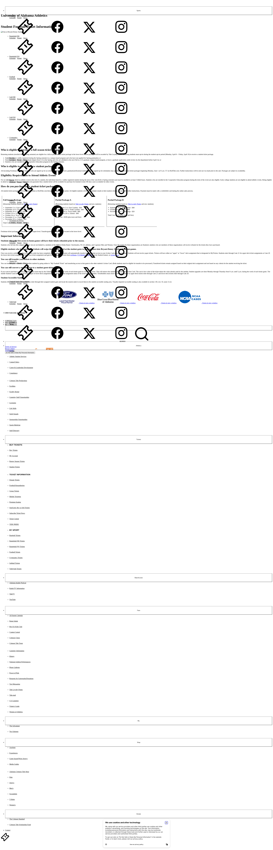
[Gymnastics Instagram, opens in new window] (121, 156)
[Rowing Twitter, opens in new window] (89, 176)
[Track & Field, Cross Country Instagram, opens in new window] (121, 300)
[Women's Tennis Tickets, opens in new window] (25, 280)
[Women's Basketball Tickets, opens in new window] (25, 75)
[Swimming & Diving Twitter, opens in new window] (89, 239)
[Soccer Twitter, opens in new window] (89, 198)
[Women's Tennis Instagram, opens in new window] (121, 280)
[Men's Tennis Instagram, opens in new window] (121, 259)
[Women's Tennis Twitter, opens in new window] (89, 280)
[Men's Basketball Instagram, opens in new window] (121, 54)
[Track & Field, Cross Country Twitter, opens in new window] (89, 300)
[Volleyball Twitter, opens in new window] (89, 320)
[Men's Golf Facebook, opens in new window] (57, 115)
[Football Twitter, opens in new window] (89, 95)
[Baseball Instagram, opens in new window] (121, 34)
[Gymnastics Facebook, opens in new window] (57, 156)
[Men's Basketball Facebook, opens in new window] (57, 54)
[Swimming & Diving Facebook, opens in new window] (57, 239)
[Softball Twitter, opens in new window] (89, 219)
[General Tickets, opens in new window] (25, 340)
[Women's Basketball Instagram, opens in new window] (121, 75)
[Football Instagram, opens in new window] (121, 95)
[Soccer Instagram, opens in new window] (121, 198)
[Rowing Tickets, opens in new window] (25, 176)
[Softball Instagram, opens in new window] (121, 219)
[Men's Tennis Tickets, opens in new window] (25, 259)
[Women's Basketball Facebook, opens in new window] (57, 75)
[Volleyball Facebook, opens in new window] (57, 320)
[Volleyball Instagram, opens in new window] (121, 320)
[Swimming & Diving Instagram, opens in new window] (121, 239)
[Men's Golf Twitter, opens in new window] (89, 115)
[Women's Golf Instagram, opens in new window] (121, 136)
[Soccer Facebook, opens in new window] (57, 198)
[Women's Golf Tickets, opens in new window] (25, 136)
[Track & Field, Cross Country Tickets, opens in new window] (25, 300)
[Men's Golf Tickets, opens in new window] (25, 115)
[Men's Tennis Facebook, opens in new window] (57, 259)
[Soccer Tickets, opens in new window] (25, 198)
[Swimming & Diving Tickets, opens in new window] (25, 239)
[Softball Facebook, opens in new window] (57, 219)
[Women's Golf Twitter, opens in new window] (89, 136)
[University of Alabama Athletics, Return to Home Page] (2, 4)
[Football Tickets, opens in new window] (25, 95)
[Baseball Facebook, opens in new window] (57, 34)
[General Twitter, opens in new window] (89, 340)
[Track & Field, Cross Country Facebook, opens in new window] (57, 300)
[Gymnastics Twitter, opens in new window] (89, 156)
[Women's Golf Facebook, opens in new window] (57, 136)
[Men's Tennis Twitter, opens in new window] (89, 259)
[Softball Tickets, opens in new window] (25, 219)
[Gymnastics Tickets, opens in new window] (25, 156)
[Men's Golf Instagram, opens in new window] (121, 115)
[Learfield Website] (43, 347)
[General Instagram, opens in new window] (121, 340)
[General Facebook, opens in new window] (57, 340)
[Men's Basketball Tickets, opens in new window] (25, 54)
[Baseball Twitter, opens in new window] (89, 34)
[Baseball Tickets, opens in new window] (25, 34)
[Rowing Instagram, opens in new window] (121, 176)
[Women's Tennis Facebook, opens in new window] (57, 280)
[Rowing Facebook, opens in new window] (57, 176)
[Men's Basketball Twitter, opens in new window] (89, 54)
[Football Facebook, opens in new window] (57, 95)
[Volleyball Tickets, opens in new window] (25, 320)
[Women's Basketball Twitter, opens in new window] (89, 75)
